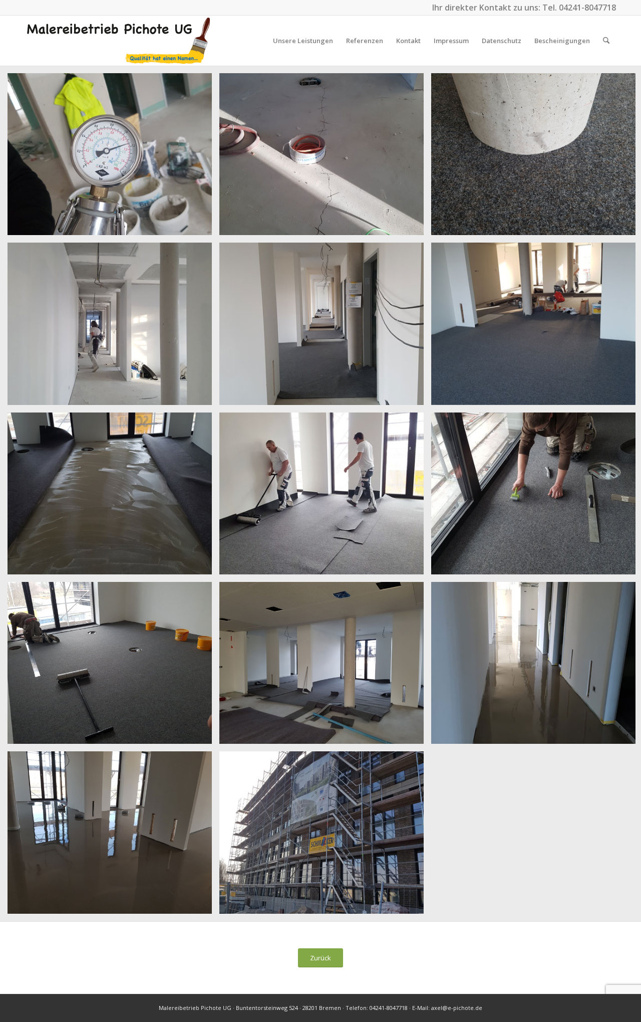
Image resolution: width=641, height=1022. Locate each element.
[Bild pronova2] (325, 158)
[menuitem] (303, 41)
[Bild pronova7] (113, 497)
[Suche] (606, 41)
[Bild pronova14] (325, 836)
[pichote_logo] (118, 41)
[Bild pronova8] (325, 497)
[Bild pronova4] (113, 327)
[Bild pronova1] (113, 158)
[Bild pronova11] (325, 666)
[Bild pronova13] (113, 836)
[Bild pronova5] (325, 327)
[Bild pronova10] (113, 666)
